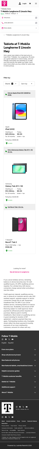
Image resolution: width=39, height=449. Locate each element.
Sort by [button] (27, 83)
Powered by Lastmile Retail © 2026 (19, 445)
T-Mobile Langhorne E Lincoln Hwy (17, 35)
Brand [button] (7, 84)
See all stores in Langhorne (19, 272)
